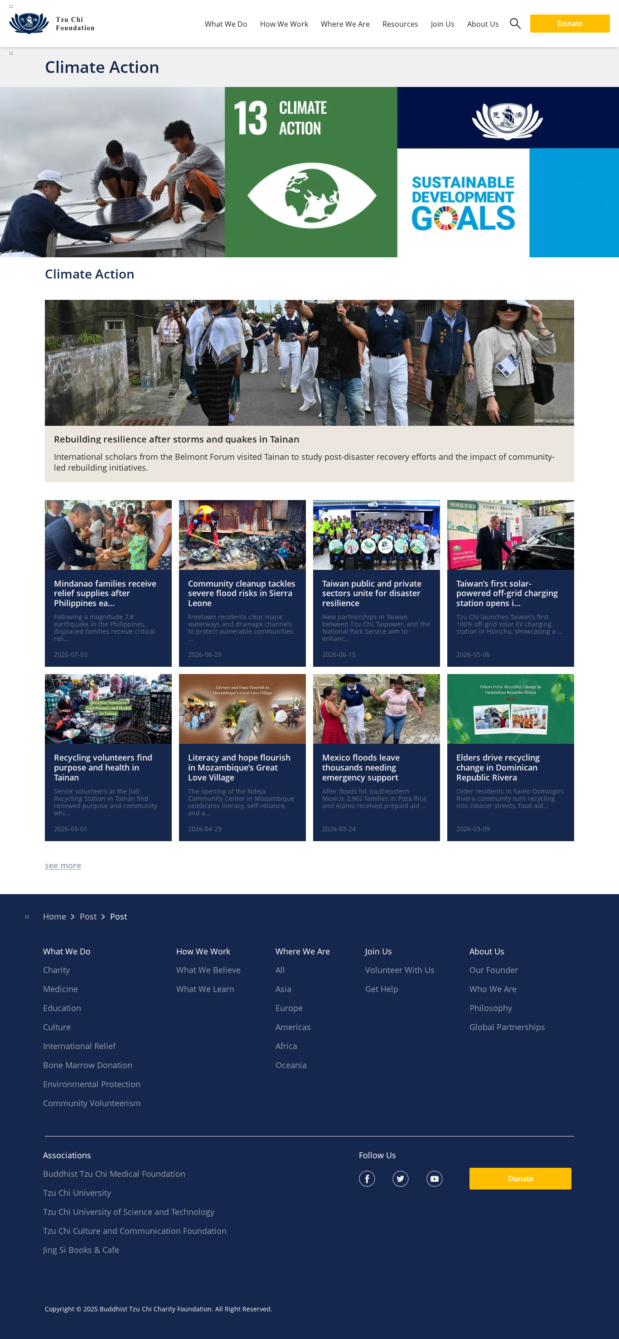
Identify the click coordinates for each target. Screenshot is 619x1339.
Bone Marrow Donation (87, 1065)
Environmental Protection (91, 1084)
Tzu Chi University (77, 1192)
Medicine (60, 988)
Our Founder (493, 969)
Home (54, 916)
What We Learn (205, 988)
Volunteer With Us (400, 969)
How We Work (284, 24)
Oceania (291, 1065)
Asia (283, 988)
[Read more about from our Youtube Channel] (443, 1178)
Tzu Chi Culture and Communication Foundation (135, 1230)
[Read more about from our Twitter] (409, 1178)
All (280, 969)
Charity (56, 969)
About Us (483, 24)
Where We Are (345, 24)
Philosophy (490, 1007)
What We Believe (208, 969)
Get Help (381, 988)
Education (62, 1007)
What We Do (226, 24)
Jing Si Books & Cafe (81, 1249)
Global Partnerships (507, 1026)
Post (88, 916)
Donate (570, 24)
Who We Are (493, 988)
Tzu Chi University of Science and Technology (128, 1211)
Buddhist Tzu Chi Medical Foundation (114, 1173)
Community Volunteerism (92, 1103)
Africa (286, 1045)
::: (11, 53)
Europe (289, 1007)
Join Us (443, 24)
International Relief (79, 1045)
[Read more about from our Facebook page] (376, 1178)
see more (63, 865)
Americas (293, 1026)
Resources (400, 24)
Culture (57, 1026)
